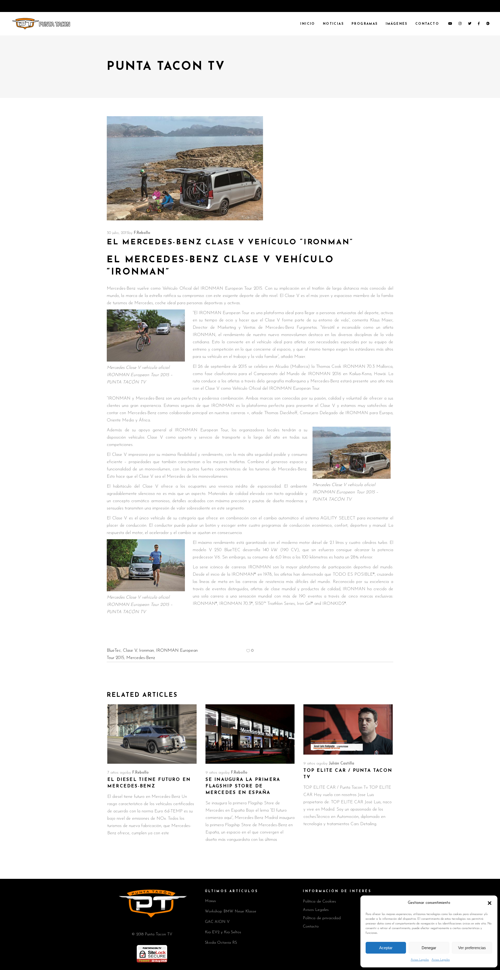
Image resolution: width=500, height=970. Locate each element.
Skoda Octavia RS (221, 943)
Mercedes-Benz (140, 658)
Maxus (210, 901)
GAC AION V (217, 922)
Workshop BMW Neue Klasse (230, 911)
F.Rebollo (142, 233)
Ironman (146, 650)
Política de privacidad (322, 918)
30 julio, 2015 (117, 233)
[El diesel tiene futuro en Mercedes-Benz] (152, 734)
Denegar (429, 948)
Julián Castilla (341, 764)
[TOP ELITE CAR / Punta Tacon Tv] (348, 729)
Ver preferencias (472, 948)
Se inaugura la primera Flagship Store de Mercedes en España (242, 786)
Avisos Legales (420, 959)
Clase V (130, 650)
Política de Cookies (319, 902)
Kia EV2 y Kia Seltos (223, 932)
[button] (489, 903)
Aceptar (385, 948)
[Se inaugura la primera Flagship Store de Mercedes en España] (250, 734)
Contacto (311, 927)
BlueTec (114, 650)
